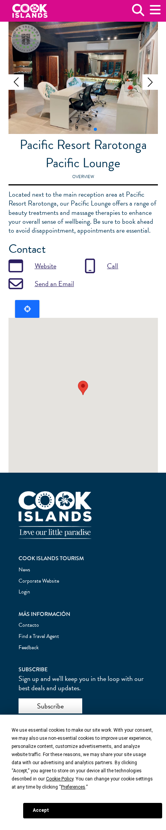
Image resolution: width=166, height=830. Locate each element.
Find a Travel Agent (39, 636)
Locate (27, 309)
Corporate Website (39, 581)
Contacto (29, 625)
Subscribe (50, 706)
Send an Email (54, 283)
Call (112, 266)
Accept (41, 810)
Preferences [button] (73, 787)
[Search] (138, 13)
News (24, 570)
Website (45, 266)
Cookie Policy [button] (59, 779)
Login (24, 592)
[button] (16, 82)
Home (29, 11)
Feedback (29, 647)
